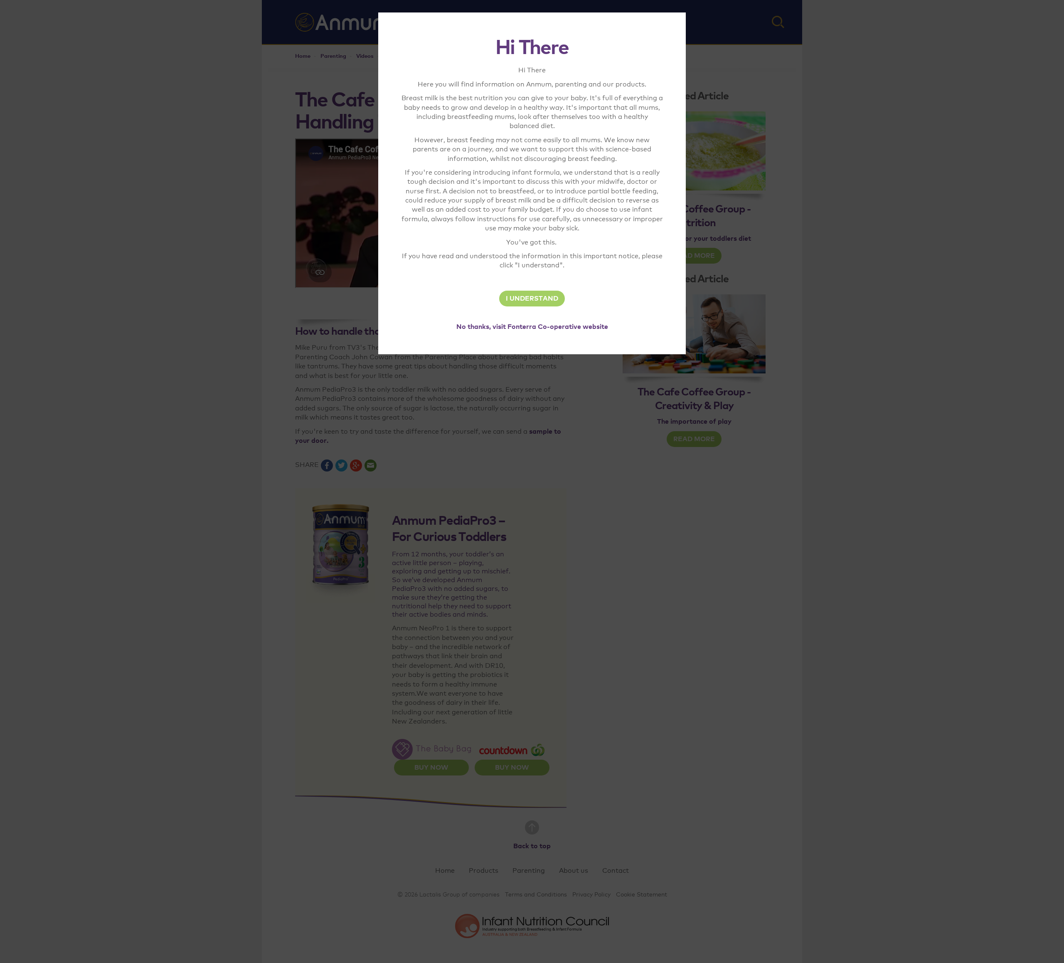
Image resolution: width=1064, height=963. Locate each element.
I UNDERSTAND (532, 298)
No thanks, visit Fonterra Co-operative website (532, 326)
